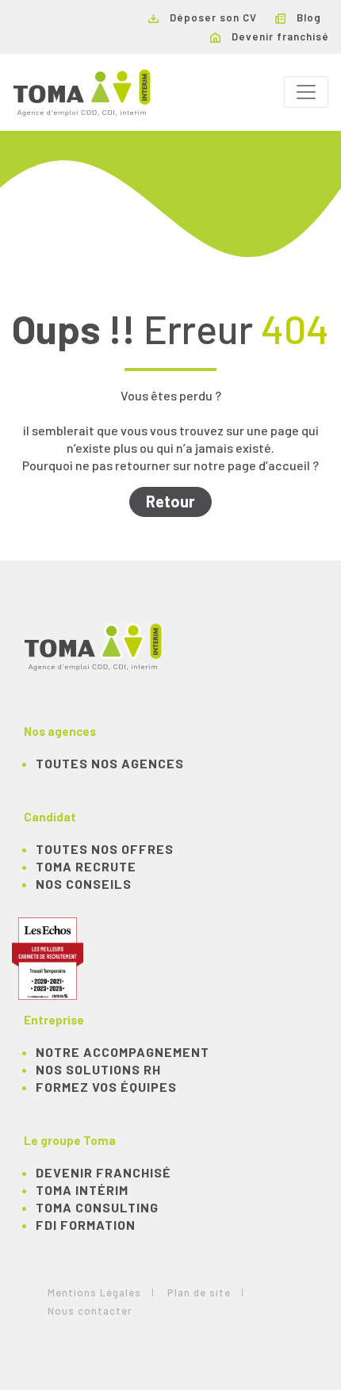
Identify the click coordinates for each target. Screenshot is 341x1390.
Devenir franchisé (278, 36)
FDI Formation (86, 1224)
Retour (170, 501)
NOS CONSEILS (84, 883)
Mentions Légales (94, 1292)
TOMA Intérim (82, 1189)
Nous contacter (90, 1310)
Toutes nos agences (110, 763)
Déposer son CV (212, 17)
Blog (307, 17)
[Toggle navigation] (306, 92)
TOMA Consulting (97, 1207)
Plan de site (199, 1292)
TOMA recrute (86, 866)
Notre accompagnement (122, 1051)
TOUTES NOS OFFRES (105, 848)
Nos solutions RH (98, 1069)
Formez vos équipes (106, 1086)
